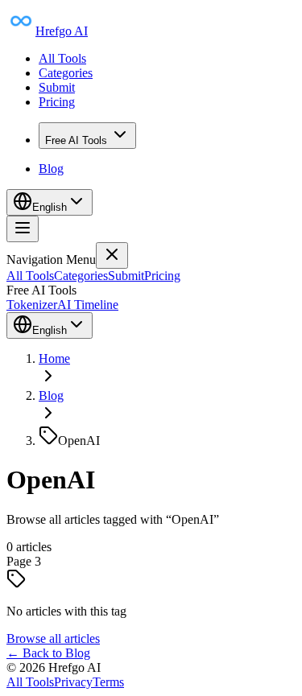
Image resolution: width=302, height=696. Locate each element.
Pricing (57, 102)
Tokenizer (31, 304)
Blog (51, 168)
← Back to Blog (48, 653)
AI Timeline (87, 304)
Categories (66, 73)
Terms (108, 682)
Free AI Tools (76, 140)
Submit (57, 87)
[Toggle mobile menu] (22, 229)
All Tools (62, 58)
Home (54, 358)
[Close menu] (112, 255)
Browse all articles (53, 638)
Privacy (73, 682)
